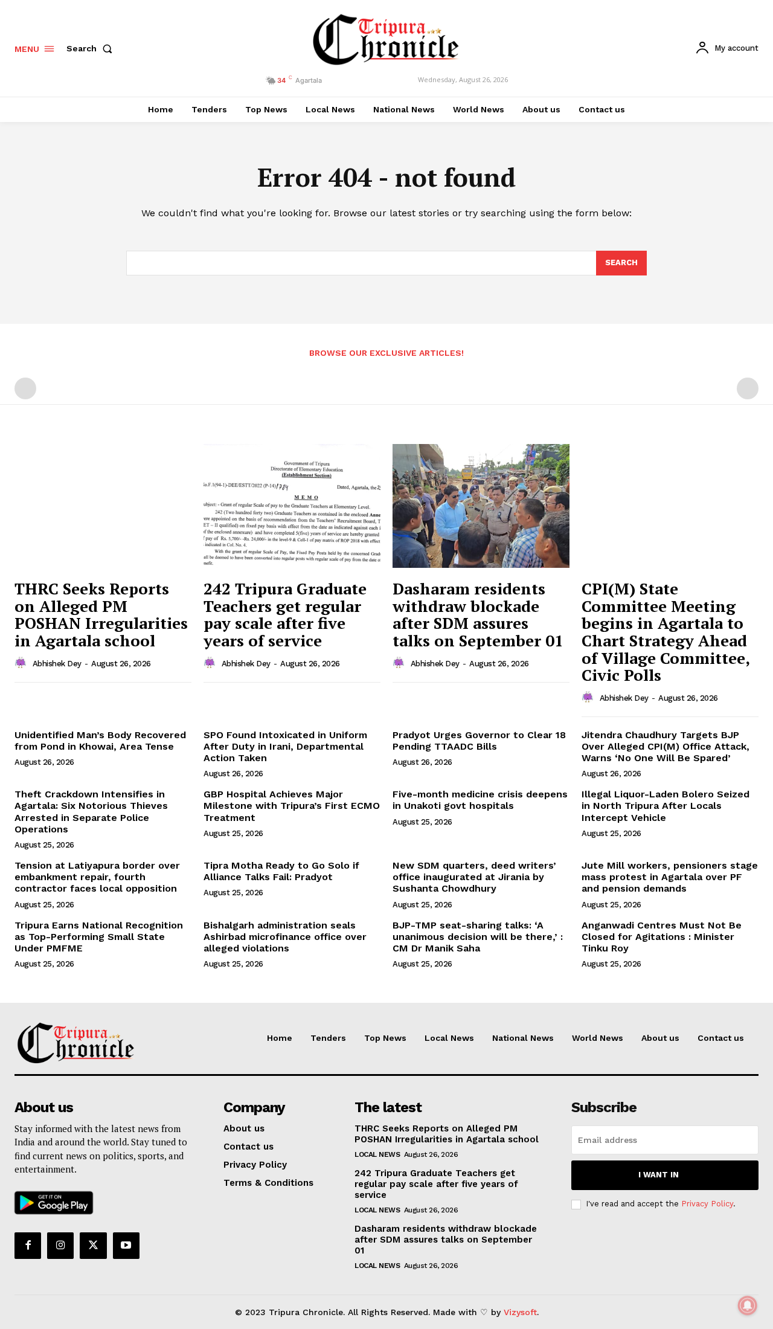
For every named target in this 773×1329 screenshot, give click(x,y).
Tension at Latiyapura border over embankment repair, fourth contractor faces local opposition (97, 877)
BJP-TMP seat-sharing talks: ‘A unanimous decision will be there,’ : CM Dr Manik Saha (478, 936)
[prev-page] (25, 388)
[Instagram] (60, 1245)
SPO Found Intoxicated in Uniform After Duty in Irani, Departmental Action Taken (285, 746)
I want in (658, 1174)
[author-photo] (22, 663)
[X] (93, 1245)
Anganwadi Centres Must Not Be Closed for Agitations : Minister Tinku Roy (662, 936)
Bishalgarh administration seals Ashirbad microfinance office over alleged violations (285, 936)
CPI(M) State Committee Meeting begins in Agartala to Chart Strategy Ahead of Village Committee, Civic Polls (666, 631)
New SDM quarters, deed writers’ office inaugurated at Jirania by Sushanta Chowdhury (474, 877)
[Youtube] (126, 1245)
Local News (377, 1154)
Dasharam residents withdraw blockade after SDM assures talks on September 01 (478, 614)
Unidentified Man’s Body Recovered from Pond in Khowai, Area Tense (100, 740)
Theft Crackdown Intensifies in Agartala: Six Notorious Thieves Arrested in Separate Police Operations (91, 811)
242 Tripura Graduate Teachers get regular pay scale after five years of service (285, 614)
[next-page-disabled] (748, 388)
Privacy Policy (707, 1203)
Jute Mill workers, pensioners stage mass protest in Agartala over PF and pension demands (670, 877)
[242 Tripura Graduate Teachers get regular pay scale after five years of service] (292, 506)
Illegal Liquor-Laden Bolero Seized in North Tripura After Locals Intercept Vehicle (665, 805)
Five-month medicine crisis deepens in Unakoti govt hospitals (480, 799)
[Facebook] (27, 1245)
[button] (91, 48)
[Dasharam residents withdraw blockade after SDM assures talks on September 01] (481, 506)
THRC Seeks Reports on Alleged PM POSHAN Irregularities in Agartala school (101, 614)
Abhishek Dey (57, 663)
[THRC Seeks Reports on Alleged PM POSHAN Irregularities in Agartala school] (102, 506)
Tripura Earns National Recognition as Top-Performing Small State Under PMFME (98, 936)
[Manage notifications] (747, 1305)
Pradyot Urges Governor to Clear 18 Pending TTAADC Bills (479, 740)
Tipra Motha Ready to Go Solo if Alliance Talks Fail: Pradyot (281, 871)
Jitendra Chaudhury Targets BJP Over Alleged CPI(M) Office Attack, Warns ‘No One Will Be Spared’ (665, 746)
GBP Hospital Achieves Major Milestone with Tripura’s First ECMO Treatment (292, 805)
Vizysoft (520, 1312)
